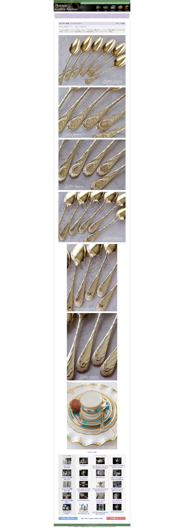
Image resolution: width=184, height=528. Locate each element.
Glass (86, 518)
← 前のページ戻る (92, 452)
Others (96, 518)
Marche (101, 518)
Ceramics (91, 518)
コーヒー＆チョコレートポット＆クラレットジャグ (117, 466)
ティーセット (83, 465)
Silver (82, 518)
